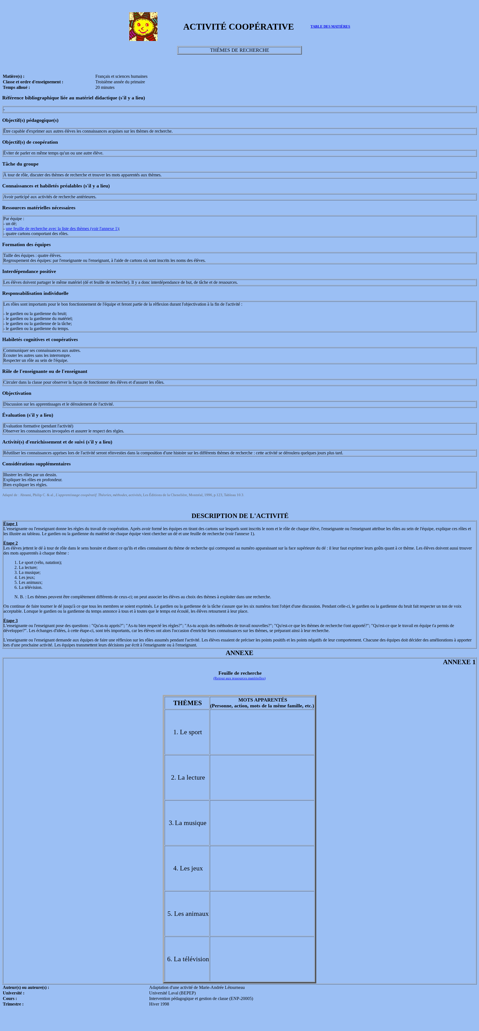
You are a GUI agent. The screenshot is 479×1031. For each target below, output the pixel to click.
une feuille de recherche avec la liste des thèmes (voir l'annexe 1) (62, 228)
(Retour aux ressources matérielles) (239, 678)
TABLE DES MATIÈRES (330, 26)
